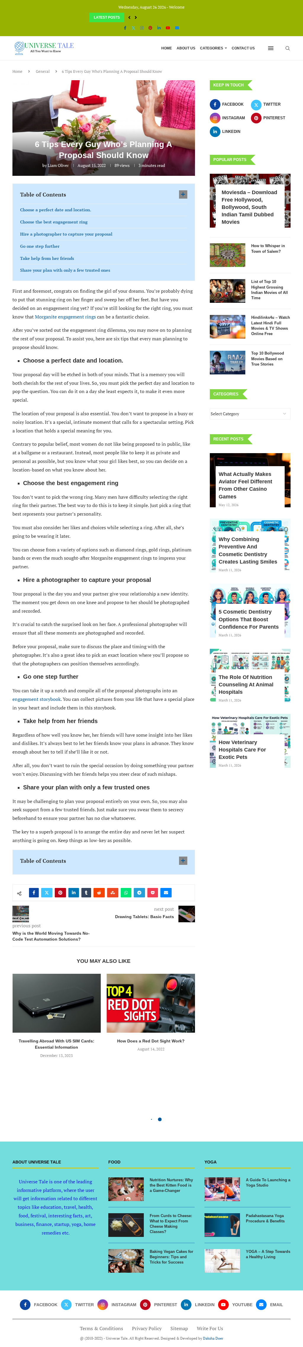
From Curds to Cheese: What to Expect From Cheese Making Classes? (171, 1224)
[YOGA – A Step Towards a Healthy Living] (222, 1261)
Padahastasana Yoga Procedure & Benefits (265, 1218)
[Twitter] (133, 27)
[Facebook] (125, 27)
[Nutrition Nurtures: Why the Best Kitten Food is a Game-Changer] (126, 1189)
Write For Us (210, 1328)
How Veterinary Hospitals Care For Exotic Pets (242, 749)
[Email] (177, 27)
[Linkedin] (159, 27)
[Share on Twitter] (46, 892)
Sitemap (179, 1328)
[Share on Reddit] (99, 892)
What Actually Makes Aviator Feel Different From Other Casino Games (245, 485)
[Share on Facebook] (34, 892)
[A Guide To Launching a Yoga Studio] (222, 1189)
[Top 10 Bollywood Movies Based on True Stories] (227, 362)
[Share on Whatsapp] (126, 892)
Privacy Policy (147, 1328)
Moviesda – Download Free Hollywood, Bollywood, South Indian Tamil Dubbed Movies (249, 207)
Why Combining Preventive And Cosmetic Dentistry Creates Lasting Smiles (248, 550)
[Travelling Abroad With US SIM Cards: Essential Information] (56, 1003)
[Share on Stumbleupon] (112, 892)
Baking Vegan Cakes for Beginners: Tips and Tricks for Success (171, 1256)
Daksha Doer (213, 1338)
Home (166, 48)
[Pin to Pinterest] (60, 892)
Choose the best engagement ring (54, 222)
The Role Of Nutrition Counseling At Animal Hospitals (246, 684)
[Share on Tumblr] (86, 892)
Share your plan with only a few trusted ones (65, 270)
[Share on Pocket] (152, 892)
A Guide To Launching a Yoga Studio (268, 1182)
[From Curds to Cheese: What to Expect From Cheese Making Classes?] (126, 1225)
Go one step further (39, 246)
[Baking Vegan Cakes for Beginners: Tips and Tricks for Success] (126, 1261)
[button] (129, 17)
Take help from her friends (47, 258)
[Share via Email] (166, 892)
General (43, 71)
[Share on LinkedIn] (73, 892)
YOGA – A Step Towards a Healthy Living (268, 1254)
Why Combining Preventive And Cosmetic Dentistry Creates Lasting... (148, 17)
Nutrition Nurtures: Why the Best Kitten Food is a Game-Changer (171, 1185)
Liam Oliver (58, 165)
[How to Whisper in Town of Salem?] (227, 255)
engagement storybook (36, 699)
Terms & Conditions (101, 1328)
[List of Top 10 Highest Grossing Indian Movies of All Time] (227, 291)
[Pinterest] (150, 27)
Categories (211, 48)
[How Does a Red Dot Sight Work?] (151, 1003)
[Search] (288, 48)
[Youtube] (168, 27)
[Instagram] (142, 27)
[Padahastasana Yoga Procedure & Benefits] (222, 1225)
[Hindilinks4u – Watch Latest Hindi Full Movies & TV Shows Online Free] (227, 327)
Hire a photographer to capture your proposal (66, 234)
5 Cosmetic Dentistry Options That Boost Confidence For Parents (249, 619)
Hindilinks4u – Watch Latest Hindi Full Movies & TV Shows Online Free (270, 325)
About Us (186, 48)
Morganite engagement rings (65, 316)
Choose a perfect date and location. (55, 210)
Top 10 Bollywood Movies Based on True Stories (267, 358)
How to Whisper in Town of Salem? (268, 248)
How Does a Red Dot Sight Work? (151, 1041)
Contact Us (243, 48)
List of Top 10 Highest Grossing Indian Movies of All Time (269, 289)
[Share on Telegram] (139, 892)
